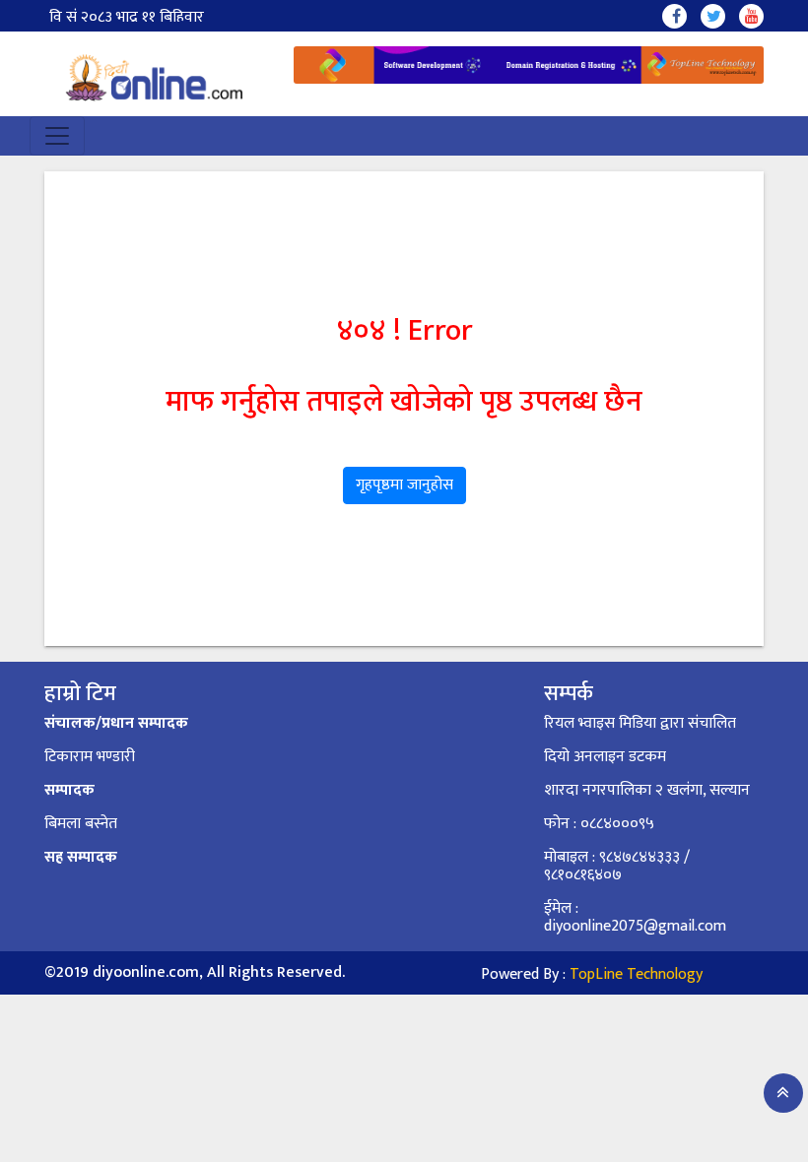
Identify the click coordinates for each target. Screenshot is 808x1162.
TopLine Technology (636, 974)
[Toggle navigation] (57, 136)
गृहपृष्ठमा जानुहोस (404, 485)
